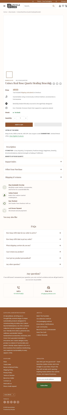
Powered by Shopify (9, 409)
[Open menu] (4, 6)
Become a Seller (8, 378)
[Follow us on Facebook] (4, 402)
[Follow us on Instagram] (11, 402)
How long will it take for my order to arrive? (21, 233)
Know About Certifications (45, 324)
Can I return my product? (15, 252)
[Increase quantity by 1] (26, 118)
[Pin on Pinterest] (54, 83)
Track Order (7, 364)
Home (5, 12)
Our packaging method (44, 321)
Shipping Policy (8, 370)
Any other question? (13, 264)
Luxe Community (42, 327)
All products (12, 12)
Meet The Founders (43, 316)
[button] (48, 124)
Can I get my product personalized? (18, 258)
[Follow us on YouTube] (18, 402)
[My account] (60, 6)
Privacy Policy (7, 373)
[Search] (53, 6)
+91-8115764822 (18, 294)
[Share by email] (60, 83)
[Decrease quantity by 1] (15, 118)
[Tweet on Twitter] (57, 83)
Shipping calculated (27, 92)
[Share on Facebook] (50, 83)
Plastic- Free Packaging (41, 1)
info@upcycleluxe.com (48, 294)
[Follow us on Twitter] (8, 402)
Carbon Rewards (42, 335)
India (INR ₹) (7, 394)
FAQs (5, 362)
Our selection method (44, 319)
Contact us (7, 381)
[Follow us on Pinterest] (14, 402)
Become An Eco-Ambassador (46, 329)
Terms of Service (8, 375)
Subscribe (44, 385)
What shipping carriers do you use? (18, 245)
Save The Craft (41, 332)
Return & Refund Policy (10, 367)
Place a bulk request (10, 386)
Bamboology (9, 80)
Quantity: (8, 118)
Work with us (7, 383)
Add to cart (19, 125)
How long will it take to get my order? (19, 239)
